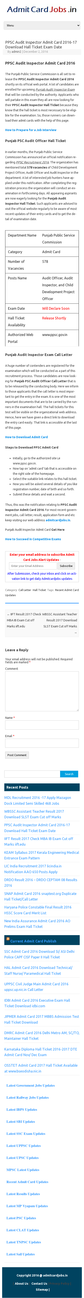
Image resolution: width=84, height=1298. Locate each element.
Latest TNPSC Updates (23, 1241)
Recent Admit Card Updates (27, 1181)
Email (9, 736)
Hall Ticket (39, 589)
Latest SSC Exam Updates (25, 1133)
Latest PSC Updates (21, 1217)
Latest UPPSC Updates (23, 1145)
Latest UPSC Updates (22, 1157)
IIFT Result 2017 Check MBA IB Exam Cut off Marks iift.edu (24, 620)
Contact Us (39, 1283)
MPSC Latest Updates (22, 1169)
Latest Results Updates (23, 1193)
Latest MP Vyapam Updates (27, 1205)
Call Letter (25, 589)
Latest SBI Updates (20, 1121)
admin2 (16, 51)
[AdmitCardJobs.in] (42, 13)
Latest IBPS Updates (21, 1109)
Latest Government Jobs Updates (30, 1085)
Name (10, 717)
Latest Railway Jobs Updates (27, 1097)
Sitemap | (43, 1289)
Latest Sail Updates (20, 1254)
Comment (11, 668)
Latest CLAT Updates (22, 1229)
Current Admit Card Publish (33, 941)
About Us (21, 1283)
